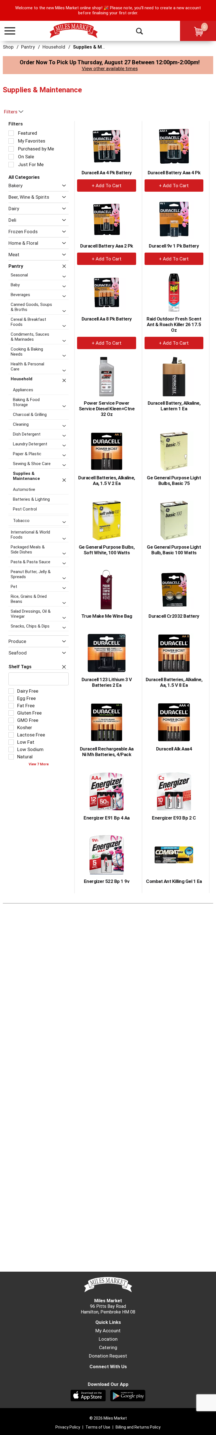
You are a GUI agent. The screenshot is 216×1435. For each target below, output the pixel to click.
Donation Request (108, 1356)
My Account (108, 1330)
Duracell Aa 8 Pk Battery (107, 319)
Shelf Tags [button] (20, 666)
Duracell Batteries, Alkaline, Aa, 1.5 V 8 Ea (174, 682)
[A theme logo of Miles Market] (73, 30)
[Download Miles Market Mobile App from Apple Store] (88, 1395)
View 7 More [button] (39, 764)
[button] (7, 30)
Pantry (28, 47)
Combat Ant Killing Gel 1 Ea (174, 881)
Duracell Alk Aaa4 (174, 749)
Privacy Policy (67, 1427)
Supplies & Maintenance (100, 47)
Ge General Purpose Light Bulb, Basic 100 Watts (174, 549)
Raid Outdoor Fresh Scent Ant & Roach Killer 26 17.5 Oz (174, 324)
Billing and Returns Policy (138, 1427)
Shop (8, 47)
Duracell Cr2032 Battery (173, 616)
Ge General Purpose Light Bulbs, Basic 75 (174, 480)
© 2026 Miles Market (108, 1418)
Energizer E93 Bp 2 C (174, 818)
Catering (108, 1347)
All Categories (24, 177)
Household (53, 47)
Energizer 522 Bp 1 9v (107, 881)
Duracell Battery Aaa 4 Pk (174, 172)
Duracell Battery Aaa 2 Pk (106, 246)
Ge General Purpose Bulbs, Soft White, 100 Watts (107, 549)
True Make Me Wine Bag (106, 616)
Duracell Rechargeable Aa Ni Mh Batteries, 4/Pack (107, 751)
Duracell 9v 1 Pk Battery (174, 246)
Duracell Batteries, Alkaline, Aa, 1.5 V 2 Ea (106, 480)
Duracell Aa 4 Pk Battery (107, 172)
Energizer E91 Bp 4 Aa (107, 818)
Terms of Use (98, 1427)
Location (108, 1339)
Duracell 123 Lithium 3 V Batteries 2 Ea (107, 682)
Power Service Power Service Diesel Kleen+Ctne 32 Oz (107, 408)
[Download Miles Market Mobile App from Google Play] (127, 1395)
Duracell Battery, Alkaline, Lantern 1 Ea (174, 405)
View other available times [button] (110, 68)
